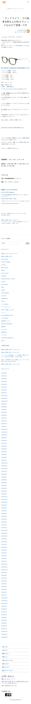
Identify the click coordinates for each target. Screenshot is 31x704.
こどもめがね (4, 304)
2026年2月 (4, 390)
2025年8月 (4, 406)
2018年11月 (4, 634)
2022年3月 (4, 522)
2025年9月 (4, 404)
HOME (6, 646)
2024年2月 (4, 457)
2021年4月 (4, 553)
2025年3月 (4, 421)
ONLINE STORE (8, 660)
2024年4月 (4, 451)
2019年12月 (4, 597)
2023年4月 (4, 485)
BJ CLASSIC (4, 259)
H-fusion (3, 264)
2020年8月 (4, 575)
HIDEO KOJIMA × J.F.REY (8, 279)
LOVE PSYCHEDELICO (7, 337)
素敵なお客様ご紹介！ (7, 256)
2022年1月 (4, 527)
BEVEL (3, 270)
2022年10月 (4, 502)
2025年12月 (4, 395)
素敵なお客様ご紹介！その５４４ (10, 220)
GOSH (3, 301)
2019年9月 (4, 606)
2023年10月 (4, 468)
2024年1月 (4, 460)
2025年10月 (4, 401)
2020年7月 (4, 578)
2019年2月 (4, 626)
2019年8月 (4, 609)
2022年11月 (4, 499)
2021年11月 (4, 533)
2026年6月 (4, 378)
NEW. (2, 287)
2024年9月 (4, 437)
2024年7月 (4, 443)
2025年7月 (4, 409)
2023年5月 (4, 482)
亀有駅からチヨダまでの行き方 (9, 189)
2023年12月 (4, 463)
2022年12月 (4, 496)
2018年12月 (4, 631)
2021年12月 (4, 530)
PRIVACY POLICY (8, 670)
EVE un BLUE (4, 273)
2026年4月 (4, 384)
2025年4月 (4, 418)
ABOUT (5, 650)
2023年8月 (4, 474)
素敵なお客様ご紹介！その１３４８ (10, 349)
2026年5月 (4, 381)
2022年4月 (4, 519)
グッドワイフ (6, 42)
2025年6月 (4, 412)
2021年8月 (4, 541)
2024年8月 (4, 440)
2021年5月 (4, 550)
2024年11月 (4, 432)
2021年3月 (4, 555)
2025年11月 (4, 398)
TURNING (4, 276)
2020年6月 (4, 581)
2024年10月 (4, 435)
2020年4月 (4, 586)
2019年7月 (4, 612)
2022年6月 (4, 513)
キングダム (4, 329)
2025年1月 (4, 426)
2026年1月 (4, 392)
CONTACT (7, 667)
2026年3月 (4, 387)
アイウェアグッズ (5, 307)
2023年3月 (4, 488)
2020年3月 (4, 589)
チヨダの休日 (4, 318)
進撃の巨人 (4, 332)
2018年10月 (4, 637)
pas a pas (3, 295)
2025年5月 (4, 415)
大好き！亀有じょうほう (7, 309)
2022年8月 (4, 508)
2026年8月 (4, 373)
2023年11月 (4, 465)
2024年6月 (4, 446)
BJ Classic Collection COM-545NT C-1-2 (15, 68)
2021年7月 (4, 544)
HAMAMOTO (4, 298)
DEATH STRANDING (6, 323)
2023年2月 (4, 491)
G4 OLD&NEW (5, 293)
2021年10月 (4, 536)
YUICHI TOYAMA (5, 262)
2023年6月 (4, 480)
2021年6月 (4, 547)
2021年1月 (4, 561)
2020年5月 (4, 583)
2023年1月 (4, 494)
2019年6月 (4, 614)
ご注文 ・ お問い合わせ (7, 86)
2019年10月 (4, 603)
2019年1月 (4, 628)
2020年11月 (4, 567)
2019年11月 (4, 600)
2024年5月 (4, 449)
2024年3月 (4, 454)
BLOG (8, 215)
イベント (3, 312)
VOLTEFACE (4, 284)
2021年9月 (4, 539)
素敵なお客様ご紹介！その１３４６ (10, 364)
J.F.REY (3, 281)
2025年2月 (4, 423)
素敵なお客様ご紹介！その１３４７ (10, 352)
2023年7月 (4, 477)
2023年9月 (4, 471)
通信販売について (5, 321)
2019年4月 (4, 620)
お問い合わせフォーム (9, 679)
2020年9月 (4, 572)
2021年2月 (4, 558)
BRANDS (6, 653)
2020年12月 (4, 564)
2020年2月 (4, 592)
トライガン (4, 335)
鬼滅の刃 (3, 326)
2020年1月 (4, 595)
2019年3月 (4, 623)
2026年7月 (4, 376)
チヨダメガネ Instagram (7, 192)
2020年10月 (4, 569)
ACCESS (6, 663)
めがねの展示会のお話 (7, 315)
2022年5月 (4, 516)
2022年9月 (4, 505)
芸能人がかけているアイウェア (15, 213)
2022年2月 (4, 524)
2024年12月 (4, 429)
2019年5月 (4, 617)
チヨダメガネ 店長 (21, 32)
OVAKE (3, 290)
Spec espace (4, 267)
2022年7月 (4, 510)
